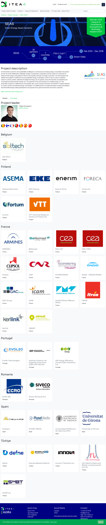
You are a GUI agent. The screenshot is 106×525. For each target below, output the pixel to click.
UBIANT (32, 328)
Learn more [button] (53, 522)
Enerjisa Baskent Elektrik (39, 463)
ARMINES (6, 249)
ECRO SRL (6, 397)
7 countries (45, 54)
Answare (6, 429)
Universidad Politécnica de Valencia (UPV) (65, 430)
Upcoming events (32, 513)
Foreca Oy (86, 189)
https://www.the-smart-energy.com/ (12, 91)
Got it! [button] (101, 522)
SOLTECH (6, 157)
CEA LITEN (86, 249)
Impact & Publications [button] (31, 11)
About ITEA (31, 511)
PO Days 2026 (56, 11)
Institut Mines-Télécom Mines (65, 302)
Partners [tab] (4, 98)
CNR (31, 275)
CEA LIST (59, 249)
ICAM (31, 301)
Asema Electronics (10, 189)
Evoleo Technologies (11, 361)
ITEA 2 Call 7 (59, 53)
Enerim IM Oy (60, 189)
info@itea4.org (84, 513)
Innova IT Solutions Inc (64, 463)
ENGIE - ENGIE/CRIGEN (91, 275)
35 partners (34, 50)
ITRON (84, 301)
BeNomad (33, 249)
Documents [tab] (13, 98)
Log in (54, 4)
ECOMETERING (61, 275)
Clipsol (5, 275)
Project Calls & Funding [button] (8, 11)
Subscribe (30, 517)
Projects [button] (20, 11)
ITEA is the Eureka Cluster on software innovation (85, 4)
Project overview (13, 15)
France (26, 108)
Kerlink (5, 328)
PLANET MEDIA (35, 429)
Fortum (5, 215)
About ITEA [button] (65, 11)
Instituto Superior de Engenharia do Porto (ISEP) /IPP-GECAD (38, 363)
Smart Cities (79, 56)
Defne (4, 463)
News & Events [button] (44, 11)
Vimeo (56, 513)
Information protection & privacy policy (65, 516)
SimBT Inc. (6, 493)
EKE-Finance (34, 189)
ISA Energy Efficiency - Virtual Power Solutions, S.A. (65, 363)
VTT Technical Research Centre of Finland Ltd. (39, 216)
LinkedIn (56, 511)
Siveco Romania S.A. (37, 397)
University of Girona (90, 429)
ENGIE (21, 108)
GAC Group (7, 301)
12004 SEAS (24, 15)
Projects (3, 15)
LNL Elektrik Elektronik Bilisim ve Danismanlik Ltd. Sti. (91, 465)
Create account (62, 4)
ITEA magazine (32, 515)
